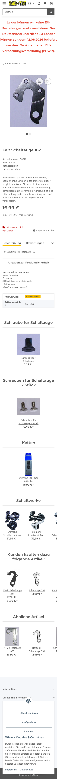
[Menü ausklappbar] (4, 2)
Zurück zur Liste (12, 63)
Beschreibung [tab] (12, 243)
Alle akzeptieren (29, 713)
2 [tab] (30, 134)
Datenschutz (26, 769)
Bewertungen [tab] (35, 243)
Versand (28, 214)
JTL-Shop (34, 775)
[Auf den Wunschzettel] (47, 81)
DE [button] (30, 3)
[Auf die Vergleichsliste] (39, 81)
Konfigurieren (29, 722)
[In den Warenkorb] (5, 73)
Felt (16, 165)
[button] (39, 3)
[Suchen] (50, 11)
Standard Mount (33, 296)
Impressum (11, 769)
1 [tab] (27, 134)
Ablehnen (29, 731)
